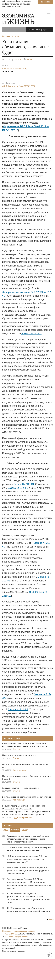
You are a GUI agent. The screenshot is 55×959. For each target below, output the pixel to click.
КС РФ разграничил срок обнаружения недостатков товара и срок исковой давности (28, 909)
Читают (8, 825)
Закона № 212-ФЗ (31, 333)
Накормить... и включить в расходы (19, 755)
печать (30, 59)
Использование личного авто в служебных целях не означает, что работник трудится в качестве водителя (28, 870)
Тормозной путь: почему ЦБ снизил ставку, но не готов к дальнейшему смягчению (29, 848)
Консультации (19, 770)
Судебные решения (22, 817)
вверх (51, 919)
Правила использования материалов (18, 931)
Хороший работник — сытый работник (20, 788)
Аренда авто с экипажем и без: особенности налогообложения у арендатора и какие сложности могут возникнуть (28, 839)
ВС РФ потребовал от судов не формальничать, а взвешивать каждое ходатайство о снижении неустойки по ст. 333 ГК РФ (28, 898)
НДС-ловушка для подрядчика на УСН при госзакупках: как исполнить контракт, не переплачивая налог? (27, 859)
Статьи (17, 59)
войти (31, 29)
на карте (9, 937)
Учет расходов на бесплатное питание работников (26, 797)
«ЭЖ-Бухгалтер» (18, 86)
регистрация (41, 29)
